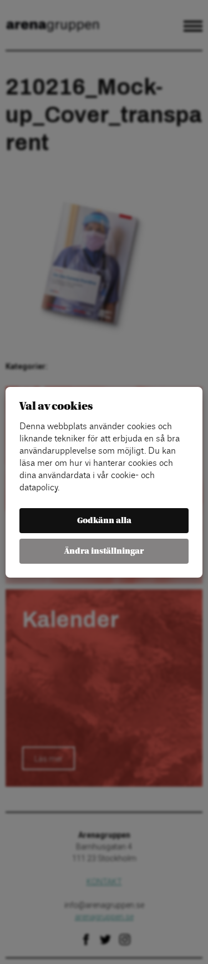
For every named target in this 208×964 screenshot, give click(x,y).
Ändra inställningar (104, 551)
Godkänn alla (104, 520)
